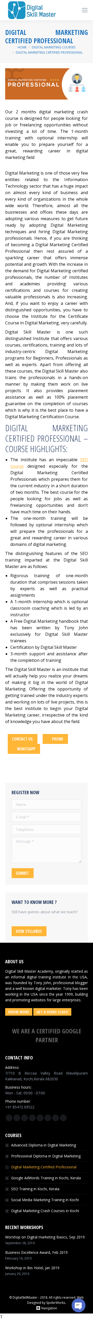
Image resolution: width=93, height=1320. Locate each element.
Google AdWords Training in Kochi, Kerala (46, 1177)
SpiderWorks (55, 1302)
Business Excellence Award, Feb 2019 (36, 1252)
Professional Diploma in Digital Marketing (46, 1156)
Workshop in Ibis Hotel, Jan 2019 (32, 1267)
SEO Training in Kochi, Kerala (35, 1188)
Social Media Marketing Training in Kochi (45, 1199)
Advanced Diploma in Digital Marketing (43, 1145)
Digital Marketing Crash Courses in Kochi (45, 1210)
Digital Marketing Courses (53, 47)
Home (22, 47)
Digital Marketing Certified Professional (43, 1166)
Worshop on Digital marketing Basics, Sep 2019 (45, 1237)
